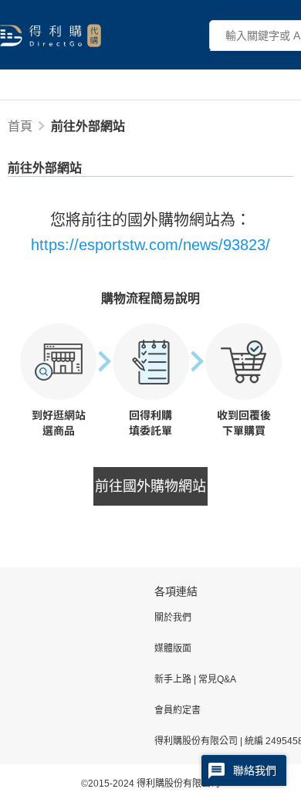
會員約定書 (177, 710)
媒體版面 (172, 648)
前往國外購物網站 (150, 486)
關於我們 (172, 617)
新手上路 (174, 679)
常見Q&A (216, 679)
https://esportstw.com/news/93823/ (150, 244)
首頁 (20, 126)
